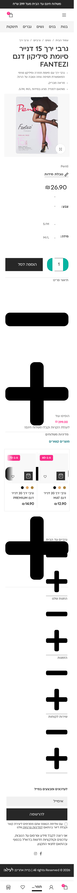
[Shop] (8, 887)
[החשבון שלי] (51, 887)
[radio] (28, 198)
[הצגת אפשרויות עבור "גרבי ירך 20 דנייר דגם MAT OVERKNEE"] (60, 476)
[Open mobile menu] (64, 15)
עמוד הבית (62, 40)
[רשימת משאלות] (22, 887)
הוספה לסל (27, 265)
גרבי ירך (24, 40)
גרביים (37, 40)
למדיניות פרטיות (32, 827)
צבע (65, 207)
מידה (65, 236)
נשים (48, 40)
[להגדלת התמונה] (60, 149)
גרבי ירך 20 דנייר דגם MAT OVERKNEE (55, 498)
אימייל (58, 801)
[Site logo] (37, 15)
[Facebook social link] (40, 854)
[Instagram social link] (35, 854)
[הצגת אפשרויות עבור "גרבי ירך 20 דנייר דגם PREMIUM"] (28, 476)
